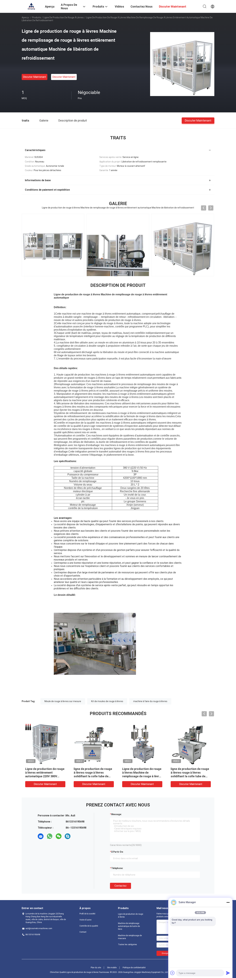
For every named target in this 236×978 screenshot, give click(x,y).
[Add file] (172, 972)
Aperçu (25, 17)
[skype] (67, 836)
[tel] (76, 836)
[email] (41, 836)
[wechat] (58, 836)
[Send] (228, 972)
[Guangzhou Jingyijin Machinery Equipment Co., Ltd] (31, 6)
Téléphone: (117, 868)
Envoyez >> (167, 953)
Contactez (120, 885)
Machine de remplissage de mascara (130, 937)
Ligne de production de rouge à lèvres (64, 17)
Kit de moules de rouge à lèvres (107, 701)
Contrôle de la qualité (88, 926)
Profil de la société (87, 914)
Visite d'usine (85, 920)
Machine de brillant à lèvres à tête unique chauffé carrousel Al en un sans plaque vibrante (191, 772)
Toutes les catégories (127, 944)
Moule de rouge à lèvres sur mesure (62, 701)
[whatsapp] (49, 836)
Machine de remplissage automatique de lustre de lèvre (129, 926)
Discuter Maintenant (34, 76)
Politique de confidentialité (134, 967)
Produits (36, 17)
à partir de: (117, 852)
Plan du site (96, 967)
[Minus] (228, 902)
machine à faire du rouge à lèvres (150, 701)
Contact (82, 932)
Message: (116, 814)
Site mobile (112, 967)
